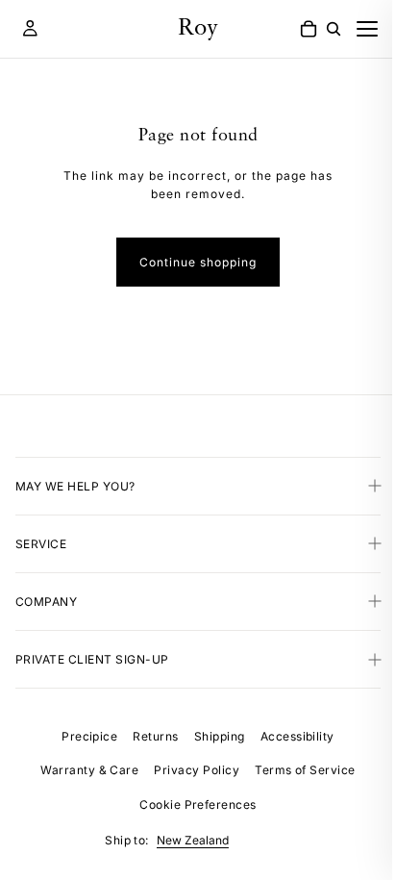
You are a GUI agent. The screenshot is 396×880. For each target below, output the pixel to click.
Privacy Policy (192, 770)
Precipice (84, 736)
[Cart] (308, 28)
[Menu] (367, 29)
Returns (150, 736)
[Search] (333, 28)
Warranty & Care (85, 770)
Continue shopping (198, 262)
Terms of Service (300, 770)
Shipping (214, 736)
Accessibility (293, 736)
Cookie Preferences (193, 804)
